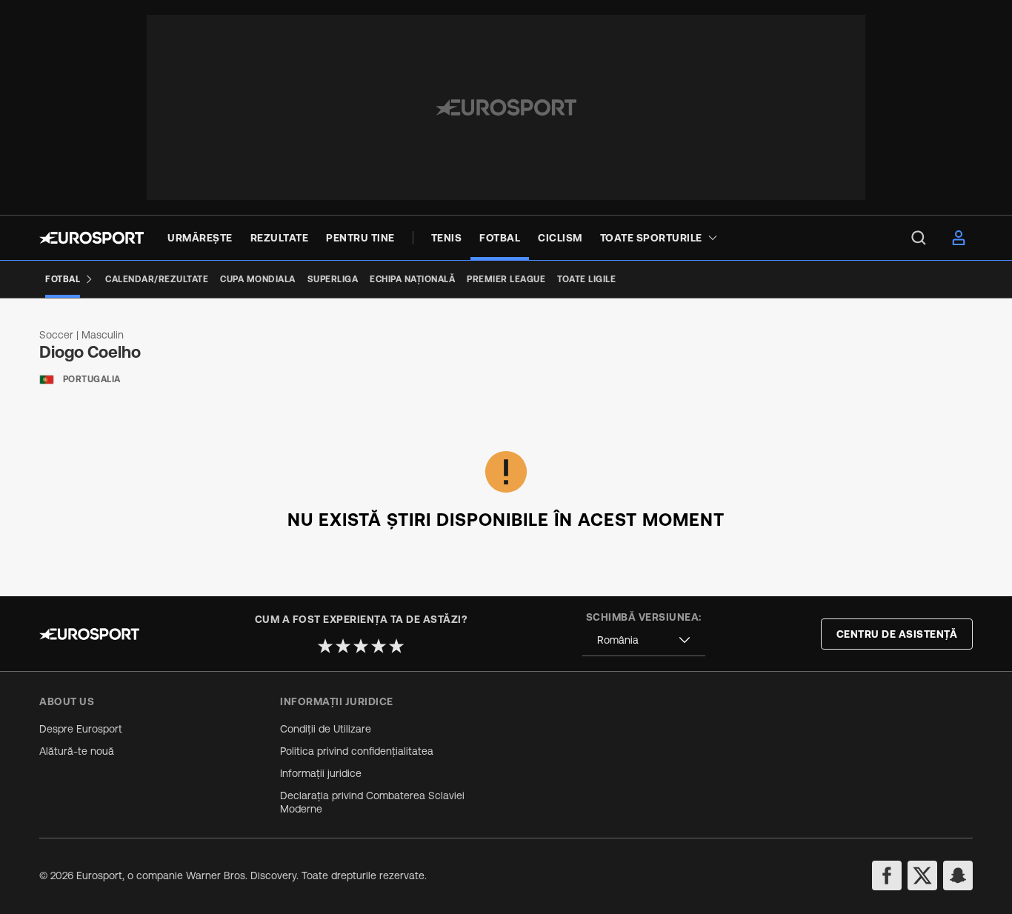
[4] (378, 646)
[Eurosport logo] (91, 237)
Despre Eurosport (80, 729)
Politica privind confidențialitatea (356, 751)
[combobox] (643, 640)
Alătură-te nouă (76, 751)
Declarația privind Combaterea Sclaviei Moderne (372, 802)
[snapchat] (958, 875)
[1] (325, 646)
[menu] (919, 238)
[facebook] (887, 875)
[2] (343, 646)
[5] (396, 646)
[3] (361, 646)
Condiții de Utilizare (325, 729)
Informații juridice (321, 773)
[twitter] (922, 875)
